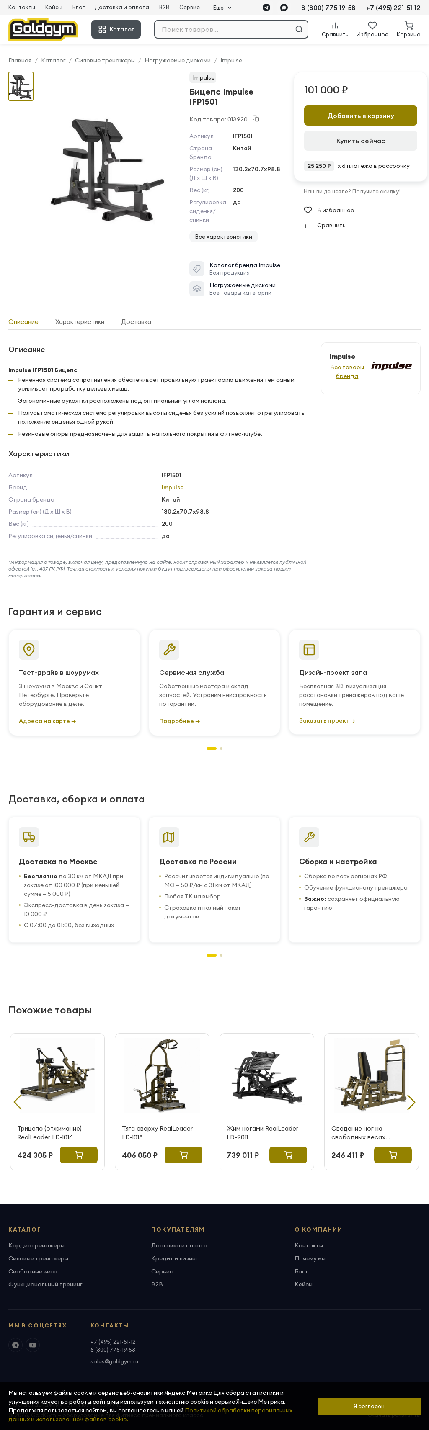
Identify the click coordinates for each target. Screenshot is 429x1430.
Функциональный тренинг (45, 1284)
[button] (212, 748)
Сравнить (331, 225)
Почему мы (310, 1258)
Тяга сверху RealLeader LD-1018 (157, 1132)
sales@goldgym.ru (114, 1361)
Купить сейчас (360, 140)
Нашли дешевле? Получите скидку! (352, 191)
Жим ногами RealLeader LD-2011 (262, 1132)
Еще (218, 7)
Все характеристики (223, 236)
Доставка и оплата (122, 7)
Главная (19, 60)
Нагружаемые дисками (178, 60)
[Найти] (299, 29)
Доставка (136, 322)
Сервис (189, 7)
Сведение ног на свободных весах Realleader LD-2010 (359, 1133)
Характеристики (79, 322)
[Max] (284, 7)
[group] (107, 168)
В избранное (335, 210)
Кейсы (53, 7)
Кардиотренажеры (36, 1245)
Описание (23, 322)
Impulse (231, 60)
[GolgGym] (43, 29)
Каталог (122, 29)
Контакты (21, 7)
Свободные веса (32, 1271)
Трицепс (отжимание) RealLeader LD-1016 (49, 1132)
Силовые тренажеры (105, 60)
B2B (164, 7)
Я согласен (369, 1406)
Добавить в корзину (361, 115)
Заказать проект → (327, 720)
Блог (78, 7)
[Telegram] (266, 7)
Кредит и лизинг (174, 1258)
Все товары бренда (347, 371)
